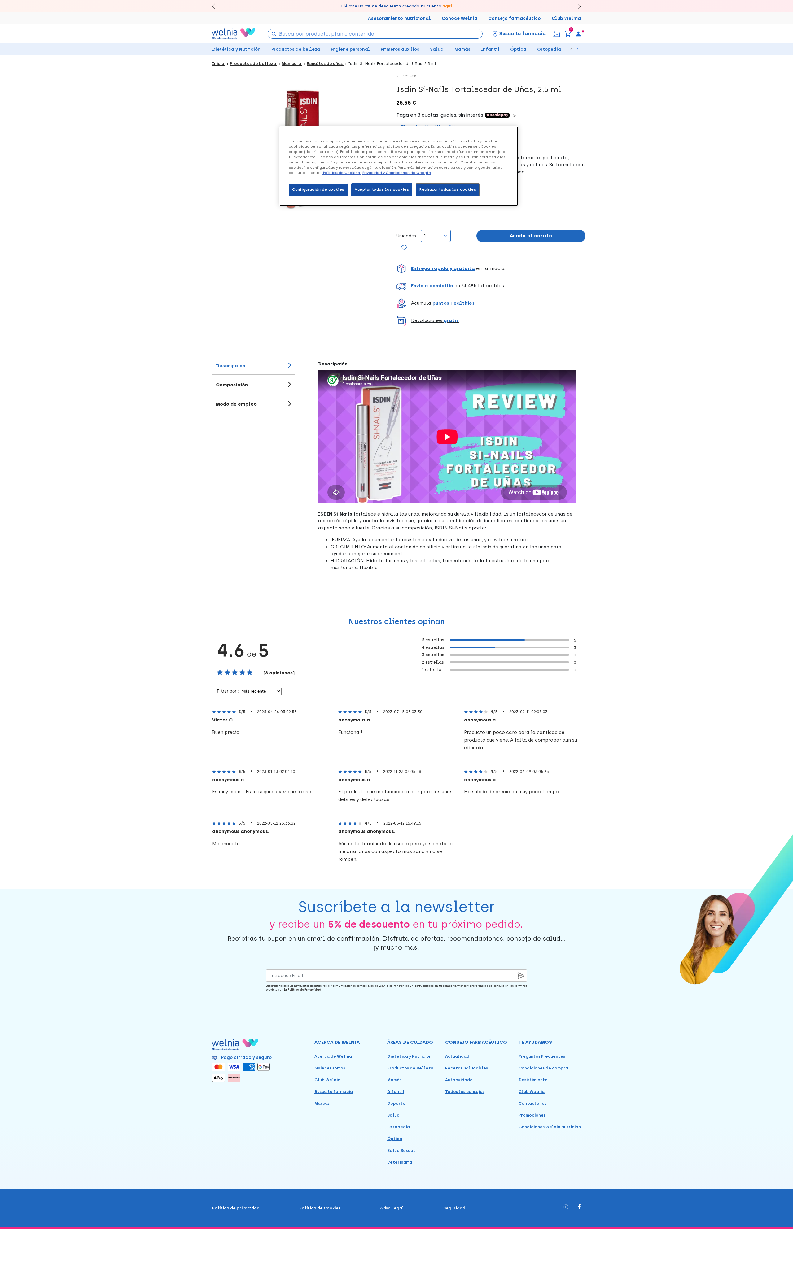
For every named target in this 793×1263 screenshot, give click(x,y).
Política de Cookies (319, 1208)
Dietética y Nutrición (236, 49)
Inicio (218, 63)
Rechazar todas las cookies (447, 189)
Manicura (292, 63)
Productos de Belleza (410, 1068)
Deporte (396, 1103)
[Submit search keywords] (274, 33)
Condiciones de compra (543, 1068)
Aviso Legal (392, 1208)
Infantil (490, 49)
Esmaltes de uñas (325, 63)
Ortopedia (549, 49)
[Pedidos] (556, 34)
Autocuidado (459, 1080)
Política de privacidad (236, 1208)
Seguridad (454, 1208)
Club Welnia (566, 18)
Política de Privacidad (304, 989)
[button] (491, 269)
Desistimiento (533, 1080)
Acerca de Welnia (333, 1056)
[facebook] (579, 1207)
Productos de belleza (295, 49)
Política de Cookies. (341, 173)
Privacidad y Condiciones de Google (396, 173)
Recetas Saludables (466, 1068)
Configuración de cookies (318, 189)
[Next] (576, 6)
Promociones (532, 1115)
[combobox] (375, 34)
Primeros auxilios (400, 49)
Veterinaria (399, 1162)
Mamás (462, 49)
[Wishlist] (404, 248)
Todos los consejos (464, 1091)
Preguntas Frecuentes (542, 1056)
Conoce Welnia (459, 18)
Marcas (322, 1103)
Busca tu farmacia (333, 1091)
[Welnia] (234, 33)
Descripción (230, 365)
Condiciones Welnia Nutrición (550, 1127)
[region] (398, 166)
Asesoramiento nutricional (399, 18)
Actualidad (457, 1056)
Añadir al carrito (531, 235)
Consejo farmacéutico (514, 18)
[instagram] (566, 1207)
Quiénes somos (329, 1068)
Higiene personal (350, 49)
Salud (437, 49)
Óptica (518, 49)
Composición (232, 385)
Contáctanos (532, 1103)
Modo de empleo (236, 404)
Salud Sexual (401, 1150)
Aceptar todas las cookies (382, 189)
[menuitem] (578, 33)
